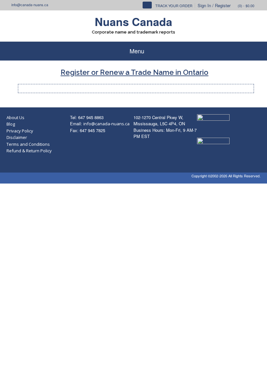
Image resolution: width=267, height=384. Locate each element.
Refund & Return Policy (29, 151)
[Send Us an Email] (8, 4)
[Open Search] (147, 5)
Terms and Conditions (28, 144)
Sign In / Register (214, 5)
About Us (15, 117)
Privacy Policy (20, 131)
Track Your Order (173, 5)
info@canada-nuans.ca (106, 124)
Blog (11, 124)
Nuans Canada (133, 21)
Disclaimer (17, 137)
